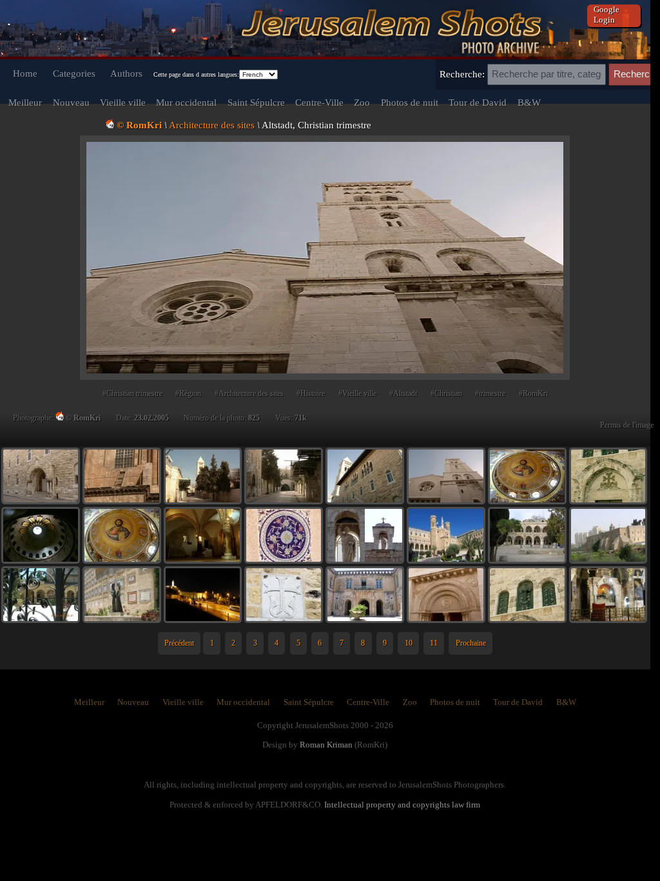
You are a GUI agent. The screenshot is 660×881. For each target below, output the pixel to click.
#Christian (446, 393)
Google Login (606, 15)
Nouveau (71, 102)
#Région (188, 393)
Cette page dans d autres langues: (196, 74)
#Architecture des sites (249, 393)
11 (434, 643)
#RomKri (533, 393)
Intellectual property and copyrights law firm (402, 804)
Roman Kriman (326, 744)
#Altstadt (403, 393)
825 (254, 417)
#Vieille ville (357, 393)
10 (408, 643)
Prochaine (471, 643)
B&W (529, 102)
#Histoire (310, 393)
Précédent (179, 643)
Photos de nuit (409, 102)
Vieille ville (123, 102)
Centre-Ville (319, 102)
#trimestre (490, 393)
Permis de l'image (627, 425)
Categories (74, 73)
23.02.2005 (151, 417)
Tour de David (478, 102)
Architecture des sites (212, 124)
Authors (126, 73)
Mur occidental (186, 102)
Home (25, 73)
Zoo (362, 102)
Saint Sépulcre (256, 102)
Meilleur (25, 102)
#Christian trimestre (132, 393)
